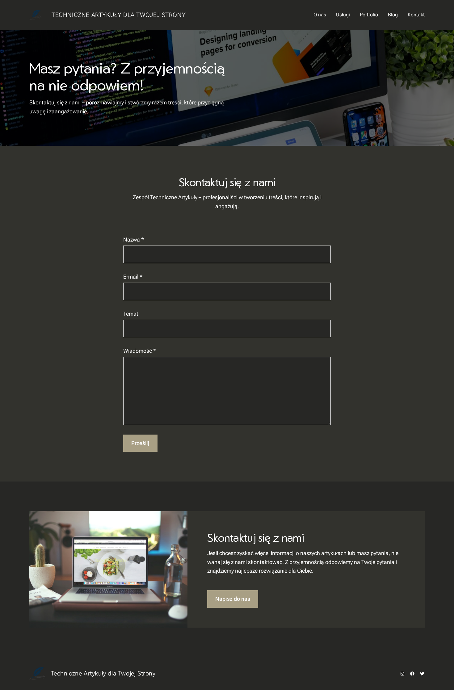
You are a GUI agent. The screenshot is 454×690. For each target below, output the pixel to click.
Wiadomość (139, 350)
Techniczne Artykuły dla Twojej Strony (119, 15)
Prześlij (140, 443)
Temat (130, 313)
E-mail (132, 276)
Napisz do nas (232, 598)
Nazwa (133, 239)
